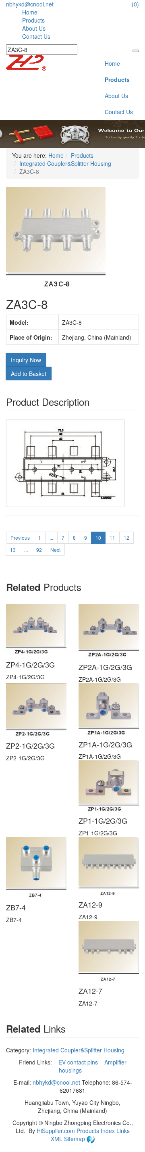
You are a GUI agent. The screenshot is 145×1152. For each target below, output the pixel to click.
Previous (20, 537)
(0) (135, 4)
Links (123, 1131)
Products (33, 20)
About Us (34, 28)
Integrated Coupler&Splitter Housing (65, 163)
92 (39, 549)
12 (126, 537)
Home (29, 12)
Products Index (96, 1131)
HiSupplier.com (56, 1131)
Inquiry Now (26, 360)
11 (112, 537)
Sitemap (75, 1139)
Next (55, 549)
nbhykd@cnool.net (30, 4)
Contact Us (36, 36)
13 (13, 549)
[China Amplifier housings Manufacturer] (26, 62)
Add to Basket (28, 373)
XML (57, 1139)
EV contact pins (78, 1062)
